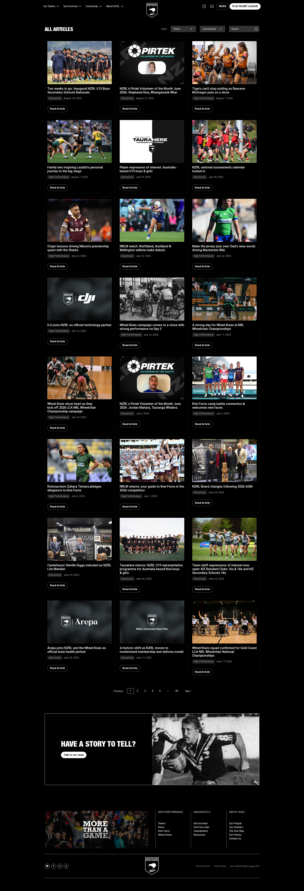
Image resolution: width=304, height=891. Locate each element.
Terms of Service (203, 866)
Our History (235, 835)
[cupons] (212, 6)
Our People (235, 823)
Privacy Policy (220, 866)
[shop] (204, 6)
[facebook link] (53, 866)
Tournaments (200, 831)
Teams (161, 823)
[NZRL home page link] (152, 8)
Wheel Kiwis (165, 835)
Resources (199, 835)
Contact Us (235, 838)
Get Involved (200, 823)
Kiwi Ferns (164, 831)
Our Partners (236, 827)
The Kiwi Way (236, 831)
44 (176, 690)
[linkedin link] (47, 866)
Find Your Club (201, 827)
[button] (51, 6)
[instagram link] (59, 866)
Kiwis (161, 827)
